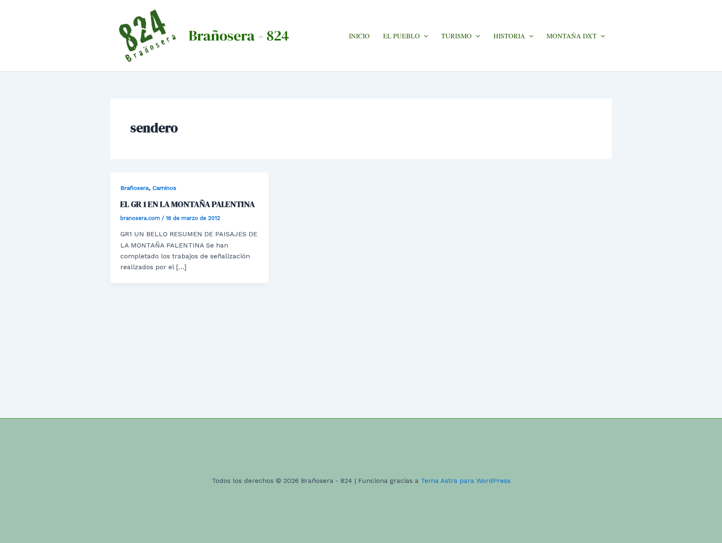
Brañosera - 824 (238, 35)
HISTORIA (509, 35)
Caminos (164, 187)
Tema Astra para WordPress (466, 481)
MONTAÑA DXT (572, 35)
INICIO (359, 35)
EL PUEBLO (401, 35)
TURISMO (456, 35)
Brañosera (134, 187)
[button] (424, 36)
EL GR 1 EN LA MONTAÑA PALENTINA (187, 204)
